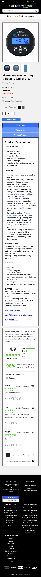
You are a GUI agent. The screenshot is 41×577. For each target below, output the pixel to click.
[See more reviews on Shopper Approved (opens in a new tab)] (20, 399)
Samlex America (11, 551)
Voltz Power (11, 556)
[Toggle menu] (3, 2)
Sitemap (11, 525)
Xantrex (11, 553)
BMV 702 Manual (11, 320)
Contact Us (11, 518)
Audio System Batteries (30, 525)
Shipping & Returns (30, 491)
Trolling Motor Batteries (30, 518)
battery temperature (15, 194)
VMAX (11, 539)
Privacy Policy (10, 520)
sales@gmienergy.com (11, 486)
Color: (9, 107)
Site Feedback (11, 523)
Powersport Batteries (30, 513)
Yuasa (11, 561)
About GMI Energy (11, 515)
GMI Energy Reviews (11, 513)
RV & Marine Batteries (30, 508)
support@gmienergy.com (11, 490)
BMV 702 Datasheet (13, 310)
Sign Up (30, 1)
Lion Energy (11, 558)
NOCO (11, 546)
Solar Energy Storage (30, 528)
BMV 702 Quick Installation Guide (18, 315)
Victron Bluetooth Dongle (18, 214)
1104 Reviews (13, 358)
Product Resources (10, 510)
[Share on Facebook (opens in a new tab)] (12, 399)
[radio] (29, 348)
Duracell (11, 549)
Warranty (20, 130)
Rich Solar (11, 544)
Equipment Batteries (30, 510)
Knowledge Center (10, 508)
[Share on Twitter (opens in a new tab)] (16, 399)
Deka (11, 541)
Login (28, 1)
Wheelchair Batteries (30, 515)
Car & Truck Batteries (30, 523)
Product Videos (20, 135)
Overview (20, 125)
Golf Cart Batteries (30, 520)
